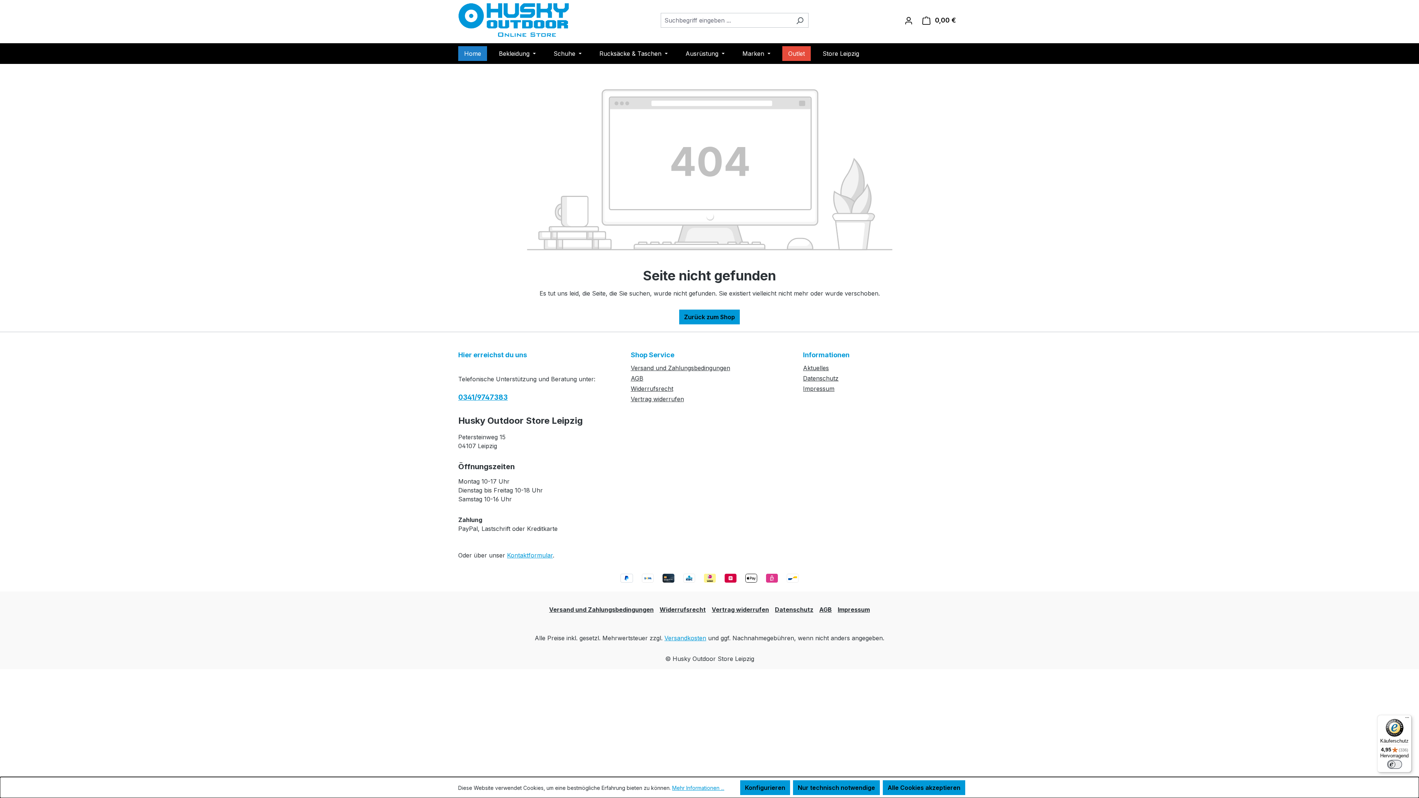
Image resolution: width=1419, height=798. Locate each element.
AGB (637, 378)
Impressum (818, 388)
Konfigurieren (765, 787)
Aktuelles (816, 368)
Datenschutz (820, 378)
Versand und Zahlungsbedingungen (680, 368)
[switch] (1394, 764)
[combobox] (726, 20)
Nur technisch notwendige (836, 787)
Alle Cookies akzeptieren (924, 787)
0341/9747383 (483, 397)
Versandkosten (685, 638)
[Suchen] (800, 20)
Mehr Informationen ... (698, 788)
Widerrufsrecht (652, 388)
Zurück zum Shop (709, 317)
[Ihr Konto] (909, 20)
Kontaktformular (530, 555)
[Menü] (1407, 719)
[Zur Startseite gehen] (513, 20)
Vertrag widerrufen (657, 399)
